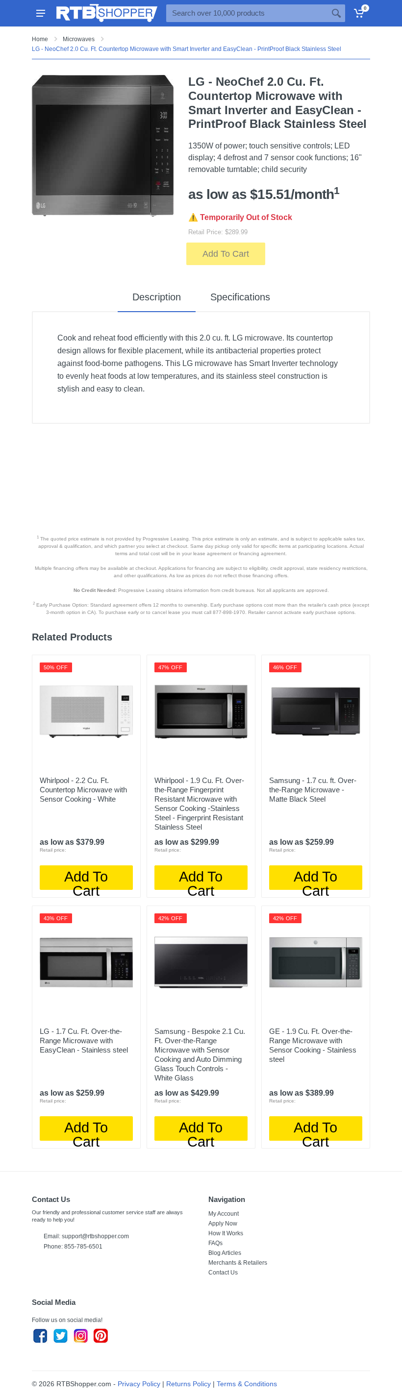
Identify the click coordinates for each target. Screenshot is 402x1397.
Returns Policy (188, 1384)
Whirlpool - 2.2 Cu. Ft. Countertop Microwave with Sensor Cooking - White (83, 789)
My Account (223, 1213)
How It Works (225, 1233)
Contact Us (223, 1272)
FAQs (215, 1243)
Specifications (240, 297)
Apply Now (222, 1223)
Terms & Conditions (247, 1384)
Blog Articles (224, 1253)
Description (156, 297)
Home (40, 39)
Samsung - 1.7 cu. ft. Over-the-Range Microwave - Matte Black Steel (312, 789)
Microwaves (79, 39)
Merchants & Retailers (237, 1262)
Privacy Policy (139, 1384)
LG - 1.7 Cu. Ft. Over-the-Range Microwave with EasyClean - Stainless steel (84, 1040)
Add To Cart (225, 254)
